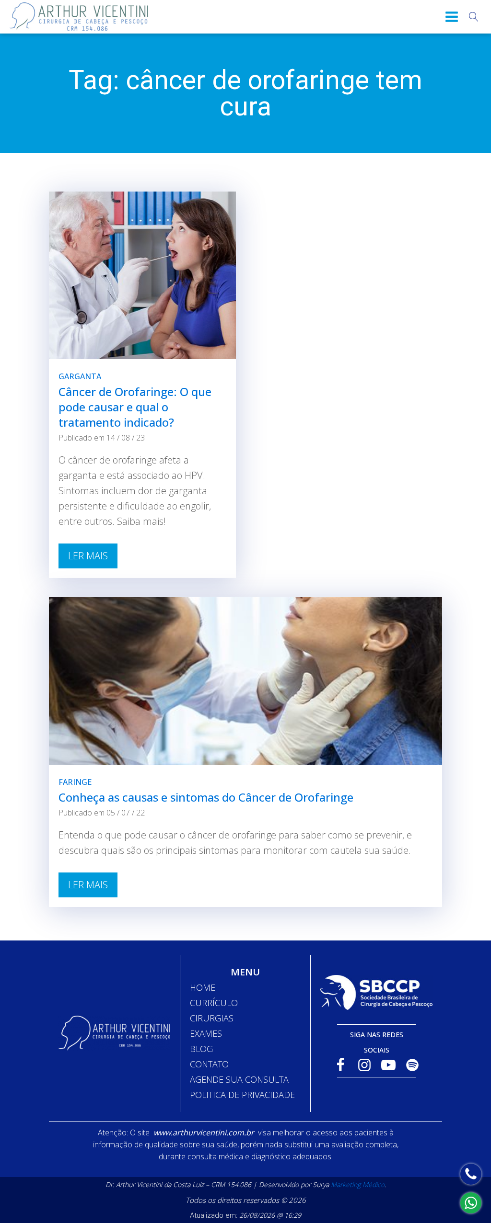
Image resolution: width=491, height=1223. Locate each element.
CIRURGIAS (212, 1018)
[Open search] (473, 16)
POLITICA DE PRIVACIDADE (242, 1094)
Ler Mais (88, 555)
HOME (202, 987)
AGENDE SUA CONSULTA (239, 1079)
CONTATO (209, 1064)
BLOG (201, 1048)
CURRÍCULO (214, 1002)
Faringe (75, 782)
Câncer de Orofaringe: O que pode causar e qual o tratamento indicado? (134, 407)
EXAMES (206, 1033)
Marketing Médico (358, 1184)
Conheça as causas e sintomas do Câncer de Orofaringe (205, 797)
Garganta (79, 376)
